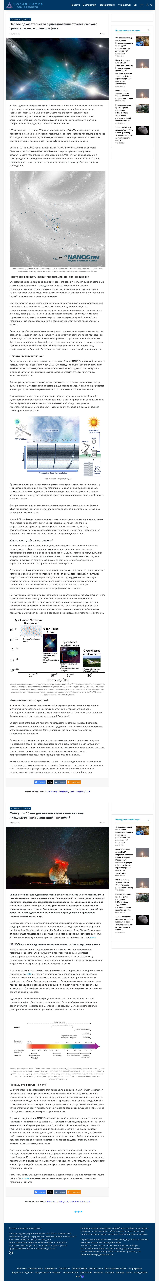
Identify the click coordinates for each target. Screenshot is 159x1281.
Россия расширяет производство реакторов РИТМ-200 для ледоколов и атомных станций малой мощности (123, 113)
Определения (140, 1272)
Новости (75, 5)
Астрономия (89, 5)
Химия (129, 1272)
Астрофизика (15, 19)
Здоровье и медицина (23, 1272)
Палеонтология (70, 1272)
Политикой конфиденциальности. (97, 1254)
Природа (120, 1272)
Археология (86, 1272)
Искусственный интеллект (48, 1272)
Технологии (124, 5)
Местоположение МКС (116, 1268)
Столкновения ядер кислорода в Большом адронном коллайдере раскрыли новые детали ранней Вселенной (124, 46)
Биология (98, 1272)
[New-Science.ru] (24, 5)
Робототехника (79, 1268)
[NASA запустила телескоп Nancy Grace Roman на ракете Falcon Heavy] (142, 93)
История (109, 1272)
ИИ (135, 5)
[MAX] (82, 1276)
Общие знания (96, 1268)
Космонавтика (107, 5)
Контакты (22, 1268)
